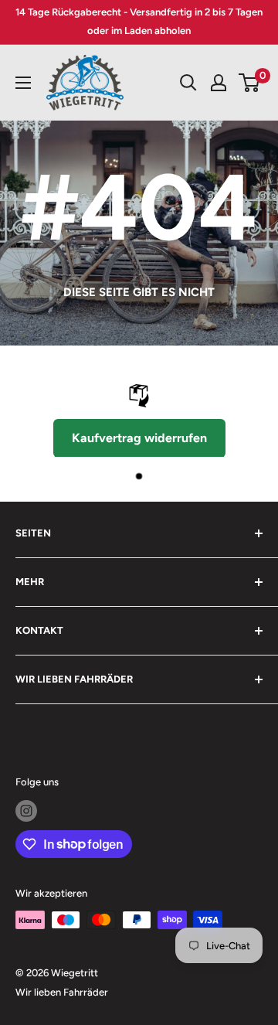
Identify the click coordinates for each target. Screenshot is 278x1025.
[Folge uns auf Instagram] (26, 811)
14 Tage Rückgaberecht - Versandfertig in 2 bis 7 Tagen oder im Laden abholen (139, 21)
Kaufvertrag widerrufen (139, 438)
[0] (249, 82)
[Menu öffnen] (23, 83)
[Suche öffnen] (188, 82)
